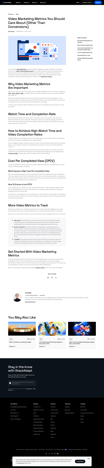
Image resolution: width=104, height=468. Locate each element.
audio (21, 93)
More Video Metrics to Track (83, 55)
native (13, 93)
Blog (17, 14)
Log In (77, 2)
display (18, 93)
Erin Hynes (11, 31)
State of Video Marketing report (25, 71)
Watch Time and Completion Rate (85, 45)
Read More (11, 346)
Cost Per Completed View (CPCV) (84, 52)
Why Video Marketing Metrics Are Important (84, 41)
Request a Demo (87, 2)
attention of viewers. (46, 77)
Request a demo (40, 268)
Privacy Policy (29, 388)
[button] (18, 2)
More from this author (30, 302)
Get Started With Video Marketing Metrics (85, 59)
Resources (11, 14)
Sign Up (98, 2)
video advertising (21, 69)
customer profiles (13, 153)
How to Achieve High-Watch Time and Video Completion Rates (85, 48)
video (9, 93)
